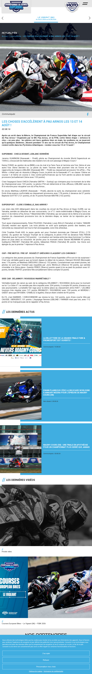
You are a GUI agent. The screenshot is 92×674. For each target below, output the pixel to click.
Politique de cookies (35, 671)
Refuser (46, 660)
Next (89, 18)
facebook (87, 114)
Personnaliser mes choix (46, 667)
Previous (2, 18)
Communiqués (15, 36)
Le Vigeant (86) (46, 18)
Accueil (5, 36)
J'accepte (46, 653)
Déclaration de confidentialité (53, 671)
